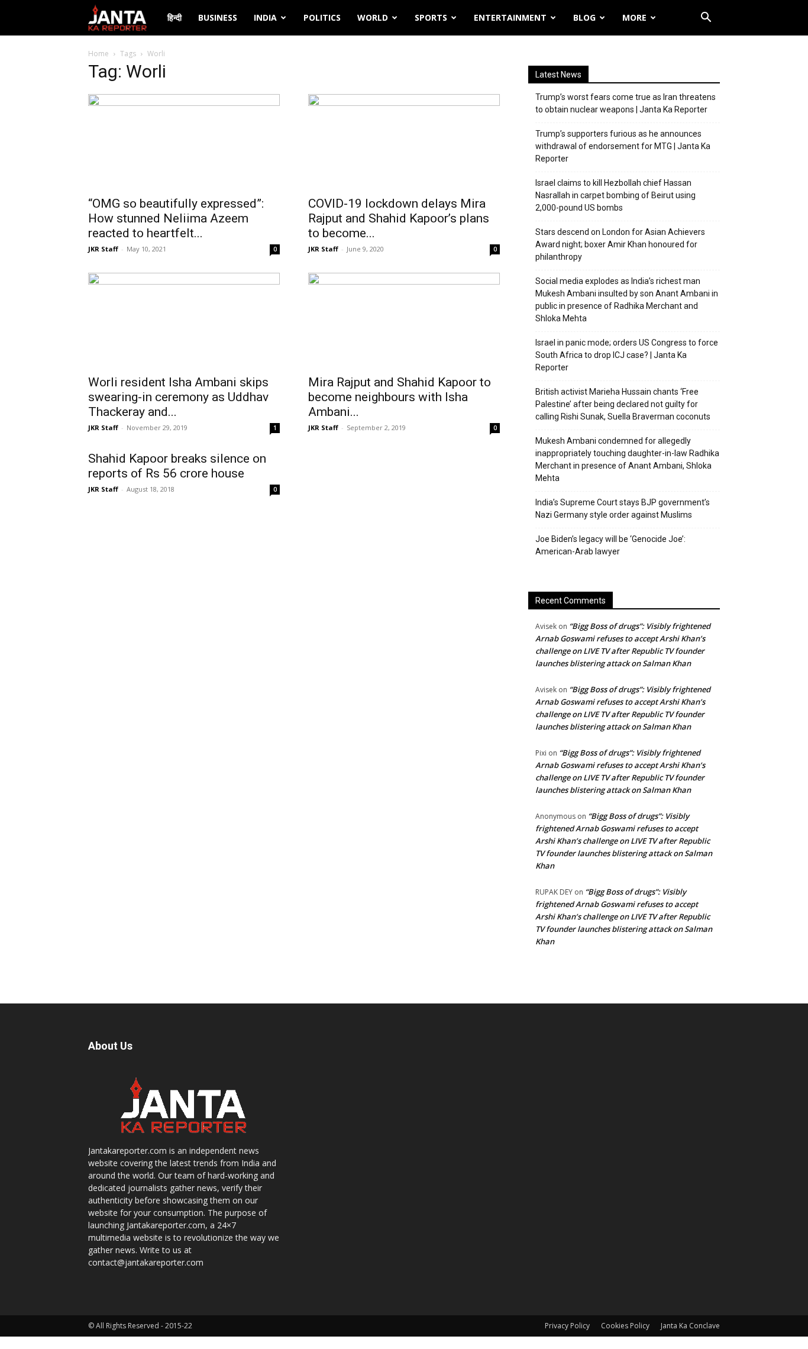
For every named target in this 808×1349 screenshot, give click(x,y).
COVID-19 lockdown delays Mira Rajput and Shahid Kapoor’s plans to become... (398, 218)
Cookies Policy (625, 1326)
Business (217, 17)
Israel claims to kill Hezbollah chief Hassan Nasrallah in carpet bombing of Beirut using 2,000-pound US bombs (615, 195)
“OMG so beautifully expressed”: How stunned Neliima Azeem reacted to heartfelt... (176, 218)
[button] (705, 18)
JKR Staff (103, 248)
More (634, 17)
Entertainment (510, 17)
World (372, 17)
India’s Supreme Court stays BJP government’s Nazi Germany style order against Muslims (622, 508)
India (265, 17)
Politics (322, 17)
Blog (584, 17)
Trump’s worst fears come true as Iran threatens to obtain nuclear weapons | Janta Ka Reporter (625, 103)
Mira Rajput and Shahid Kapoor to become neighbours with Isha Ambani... (399, 397)
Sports (431, 17)
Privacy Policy (567, 1326)
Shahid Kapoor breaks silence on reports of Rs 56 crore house (177, 465)
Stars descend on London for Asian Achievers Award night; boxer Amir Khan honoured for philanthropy (620, 244)
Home (98, 54)
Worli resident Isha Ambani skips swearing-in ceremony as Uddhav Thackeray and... (178, 397)
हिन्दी (174, 17)
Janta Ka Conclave (690, 1326)
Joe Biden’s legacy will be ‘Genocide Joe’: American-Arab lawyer (610, 545)
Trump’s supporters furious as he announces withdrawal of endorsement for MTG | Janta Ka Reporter (622, 146)
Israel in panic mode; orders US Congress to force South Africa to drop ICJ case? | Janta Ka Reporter (626, 355)
